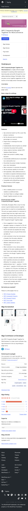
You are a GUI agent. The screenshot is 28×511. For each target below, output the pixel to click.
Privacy (3, 460)
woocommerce (20, 385)
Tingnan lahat (23, 414)
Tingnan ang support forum (8, 430)
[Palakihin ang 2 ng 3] (24, 311)
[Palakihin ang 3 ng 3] (24, 319)
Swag (17, 472)
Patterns (17, 460)
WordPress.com (6, 477)
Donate (17, 470)
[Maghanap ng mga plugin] (16, 16)
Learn (2, 465)
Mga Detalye (6, 44)
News (2, 455)
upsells (13, 385)
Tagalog (7, 491)
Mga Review (6, 48)
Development (6, 55)
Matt (3, 479)
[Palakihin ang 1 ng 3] (11, 311)
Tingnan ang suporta (12, 360)
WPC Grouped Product (10, 298)
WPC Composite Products (10, 296)
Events (16, 467)
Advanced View (5, 390)
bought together (18, 382)
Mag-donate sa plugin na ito (8, 443)
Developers (4, 470)
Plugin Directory (5, 6)
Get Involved (18, 465)
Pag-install (5, 51)
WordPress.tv (5, 472)
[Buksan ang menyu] (25, 2)
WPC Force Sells (8, 300)
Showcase (17, 452)
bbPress (4, 482)
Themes (17, 455)
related (24, 382)
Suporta (5, 59)
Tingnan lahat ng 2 (22, 379)
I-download (5, 38)
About (3, 452)
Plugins (16, 457)
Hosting (3, 457)
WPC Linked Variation (9, 302)
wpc (25, 385)
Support (3, 467)
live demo (8, 87)
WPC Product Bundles (9, 294)
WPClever (5, 34)
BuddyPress (5, 485)
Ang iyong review (5, 414)
